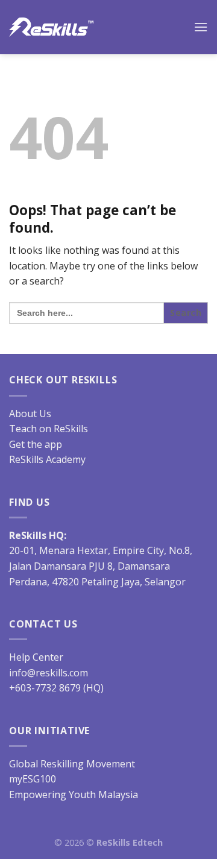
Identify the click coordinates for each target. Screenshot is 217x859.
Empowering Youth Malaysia (73, 794)
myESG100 (32, 778)
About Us (30, 413)
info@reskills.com (48, 672)
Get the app (35, 444)
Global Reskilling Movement (72, 763)
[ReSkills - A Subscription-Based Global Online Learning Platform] (51, 27)
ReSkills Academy (47, 459)
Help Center (36, 657)
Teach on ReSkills (48, 428)
